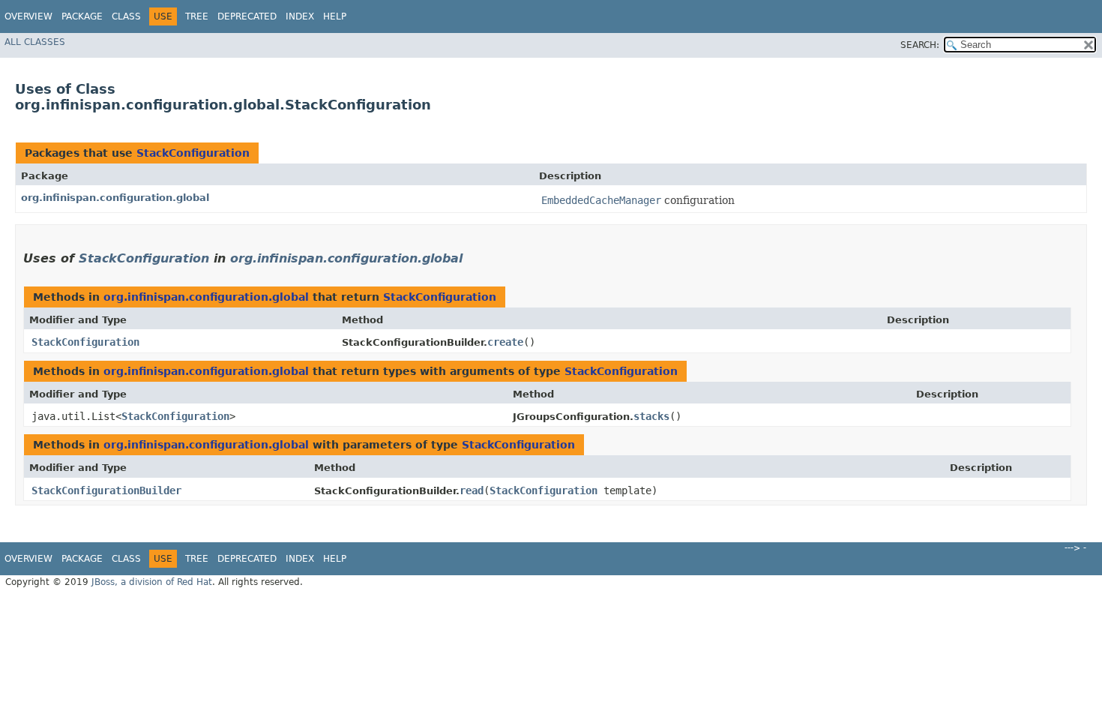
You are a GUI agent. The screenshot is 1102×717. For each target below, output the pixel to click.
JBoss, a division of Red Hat (151, 582)
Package (82, 16)
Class (126, 16)
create (505, 342)
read (472, 490)
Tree (196, 16)
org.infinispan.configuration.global (115, 197)
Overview (28, 16)
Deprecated (247, 16)
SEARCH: (919, 45)
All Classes (34, 42)
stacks (651, 416)
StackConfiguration (193, 153)
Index (300, 16)
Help (334, 16)
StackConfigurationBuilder (106, 490)
